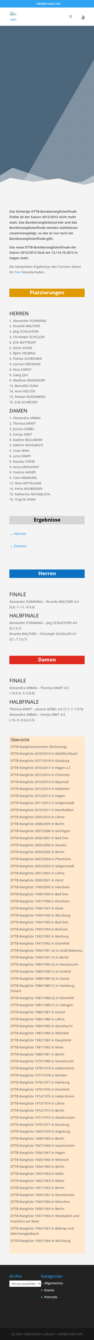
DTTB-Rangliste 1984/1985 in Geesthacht (41, 1026)
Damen (20, 546)
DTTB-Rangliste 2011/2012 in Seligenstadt (42, 803)
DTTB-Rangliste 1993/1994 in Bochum (39, 929)
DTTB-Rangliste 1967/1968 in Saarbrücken (42, 1145)
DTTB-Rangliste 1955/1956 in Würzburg (40, 1240)
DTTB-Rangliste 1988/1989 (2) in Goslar (40, 978)
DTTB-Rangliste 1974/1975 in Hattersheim (42, 1096)
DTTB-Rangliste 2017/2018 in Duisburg (39, 760)
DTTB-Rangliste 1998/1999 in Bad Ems (39, 894)
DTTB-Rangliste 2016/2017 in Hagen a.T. (40, 767)
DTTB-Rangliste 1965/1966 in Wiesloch (39, 1159)
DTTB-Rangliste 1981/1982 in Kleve (36, 1047)
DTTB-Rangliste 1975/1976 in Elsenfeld (39, 1089)
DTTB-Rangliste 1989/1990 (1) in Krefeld (40, 971)
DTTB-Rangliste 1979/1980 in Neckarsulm (42, 1061)
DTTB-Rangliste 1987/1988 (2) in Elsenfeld (42, 998)
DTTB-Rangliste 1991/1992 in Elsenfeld (39, 943)
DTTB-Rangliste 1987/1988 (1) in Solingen (41, 1005)
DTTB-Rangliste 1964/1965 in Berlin (37, 1166)
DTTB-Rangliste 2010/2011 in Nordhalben (42, 810)
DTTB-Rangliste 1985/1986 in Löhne (37, 1019)
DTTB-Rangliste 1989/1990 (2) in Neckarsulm (44, 964)
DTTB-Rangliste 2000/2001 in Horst (36, 880)
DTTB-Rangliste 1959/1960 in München (40, 1201)
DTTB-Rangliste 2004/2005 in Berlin (37, 852)
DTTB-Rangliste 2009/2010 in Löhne (37, 817)
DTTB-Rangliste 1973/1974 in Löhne (37, 1103)
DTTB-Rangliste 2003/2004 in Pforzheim (40, 859)
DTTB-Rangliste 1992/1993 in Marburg (39, 936)
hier (18, 272)
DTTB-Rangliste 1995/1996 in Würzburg (40, 915)
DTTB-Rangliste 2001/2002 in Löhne (37, 873)
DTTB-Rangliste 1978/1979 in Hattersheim (42, 1068)
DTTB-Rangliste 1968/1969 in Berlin (37, 1138)
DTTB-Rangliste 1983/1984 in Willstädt (39, 1033)
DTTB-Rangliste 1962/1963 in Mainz (37, 1180)
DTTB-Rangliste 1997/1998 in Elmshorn (40, 901)
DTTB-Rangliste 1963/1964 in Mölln (37, 1173)
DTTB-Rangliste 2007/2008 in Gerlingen (40, 831)
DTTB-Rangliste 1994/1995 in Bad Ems (39, 922)
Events (49, 1290)
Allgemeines (53, 1283)
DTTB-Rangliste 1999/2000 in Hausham (40, 887)
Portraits (50, 1297)
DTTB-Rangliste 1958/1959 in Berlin (37, 1209)
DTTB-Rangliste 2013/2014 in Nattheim (40, 788)
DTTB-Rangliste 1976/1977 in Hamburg (40, 1082)
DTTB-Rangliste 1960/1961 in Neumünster (42, 1195)
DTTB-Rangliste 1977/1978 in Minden (38, 1075)
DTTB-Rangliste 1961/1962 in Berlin (37, 1188)
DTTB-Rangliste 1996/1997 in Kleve (36, 908)
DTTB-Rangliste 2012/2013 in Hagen (37, 796)
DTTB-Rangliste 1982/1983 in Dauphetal (40, 1040)
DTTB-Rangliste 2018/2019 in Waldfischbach (44, 753)
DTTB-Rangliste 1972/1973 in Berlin (37, 1110)
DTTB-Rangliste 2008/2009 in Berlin (37, 824)
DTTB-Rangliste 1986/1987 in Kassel (37, 1012)
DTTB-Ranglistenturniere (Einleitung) (38, 746)
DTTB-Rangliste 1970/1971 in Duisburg (39, 1124)
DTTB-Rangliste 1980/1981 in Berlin (37, 1054)
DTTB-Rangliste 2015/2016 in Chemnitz (40, 775)
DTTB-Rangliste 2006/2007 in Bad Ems (39, 838)
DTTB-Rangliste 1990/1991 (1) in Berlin (39, 957)
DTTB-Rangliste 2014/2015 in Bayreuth (39, 782)
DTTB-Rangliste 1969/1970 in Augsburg (40, 1131)
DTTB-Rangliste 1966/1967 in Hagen (37, 1152)
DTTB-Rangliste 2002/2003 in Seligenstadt (42, 866)
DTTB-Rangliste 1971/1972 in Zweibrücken (42, 1117)
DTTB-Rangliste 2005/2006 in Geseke (38, 845)
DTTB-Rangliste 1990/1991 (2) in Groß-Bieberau (46, 950)
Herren (20, 533)
